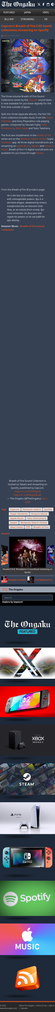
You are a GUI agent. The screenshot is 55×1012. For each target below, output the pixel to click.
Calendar (24, 1008)
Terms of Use (41, 1005)
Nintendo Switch (32, 509)
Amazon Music (39, 513)
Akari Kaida (21, 128)
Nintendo (6, 142)
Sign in (51, 1005)
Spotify (35, 146)
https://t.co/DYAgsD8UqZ (28, 495)
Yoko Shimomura (36, 518)
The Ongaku (16, 589)
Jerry (5, 35)
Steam (39, 153)
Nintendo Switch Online (33, 138)
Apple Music (23, 146)
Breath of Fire (41, 527)
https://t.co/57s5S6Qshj (28, 491)
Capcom (33, 99)
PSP (28, 527)
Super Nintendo (19, 513)
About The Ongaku (26, 1005)
